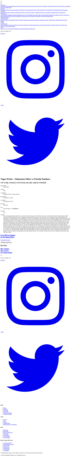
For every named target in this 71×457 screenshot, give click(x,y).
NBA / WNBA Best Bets (39, 10)
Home (4, 407)
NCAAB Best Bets (49, 10)
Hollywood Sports (49, 15)
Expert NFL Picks (27, 6)
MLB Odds (27, 28)
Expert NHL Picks (7, 7)
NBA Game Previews (35, 25)
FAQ (4, 420)
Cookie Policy (6, 449)
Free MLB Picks (54, 12)
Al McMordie (9, 15)
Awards (5, 419)
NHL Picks (5, 433)
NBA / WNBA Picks (8, 432)
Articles (46, 20)
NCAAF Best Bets (29, 10)
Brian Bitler (29, 15)
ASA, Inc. (25, 15)
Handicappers (4, 13)
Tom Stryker (32, 16)
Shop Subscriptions (10, 6)
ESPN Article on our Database (10, 424)
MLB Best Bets (57, 10)
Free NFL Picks (17, 12)
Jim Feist (65, 15)
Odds (62, 20)
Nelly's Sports (12, 16)
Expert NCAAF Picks (36, 6)
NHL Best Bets (64, 10)
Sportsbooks (58, 20)
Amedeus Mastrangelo (17, 15)
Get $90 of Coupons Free (6, 242)
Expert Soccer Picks (18, 6)
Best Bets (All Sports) (5, 10)
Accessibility (6, 450)
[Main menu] (1, 2)
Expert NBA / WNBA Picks (48, 6)
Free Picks (3, 11)
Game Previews (52, 20)
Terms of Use (6, 446)
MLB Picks (5, 431)
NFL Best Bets (21, 10)
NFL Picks (5, 430)
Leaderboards (42, 20)
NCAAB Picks (6, 437)
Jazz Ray (61, 15)
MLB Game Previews (56, 25)
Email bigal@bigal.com (8, 444)
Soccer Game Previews (10, 26)
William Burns (50, 16)
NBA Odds (14, 28)
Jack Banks (56, 15)
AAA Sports (3, 15)
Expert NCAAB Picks (59, 6)
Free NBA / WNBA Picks (35, 12)
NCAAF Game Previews (24, 25)
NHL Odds (32, 28)
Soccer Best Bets (14, 10)
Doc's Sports (35, 15)
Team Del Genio (25, 16)
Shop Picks (3, 5)
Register (6, 18)
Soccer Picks (6, 435)
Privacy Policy (6, 445)
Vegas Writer (38, 16)
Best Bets (3, 8)
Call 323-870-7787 (7, 443)
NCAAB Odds (21, 28)
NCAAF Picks (6, 436)
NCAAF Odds (9, 28)
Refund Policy (6, 448)
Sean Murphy (18, 16)
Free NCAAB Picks (45, 12)
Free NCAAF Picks (25, 12)
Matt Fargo (6, 16)
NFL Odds (3, 28)
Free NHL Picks (61, 12)
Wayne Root (43, 16)
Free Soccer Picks (9, 12)
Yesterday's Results (5, 17)
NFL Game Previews (14, 25)
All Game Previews (5, 25)
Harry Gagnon (42, 15)
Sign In (2, 18)
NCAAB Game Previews (45, 25)
